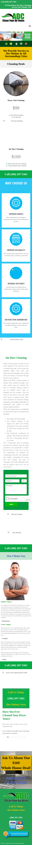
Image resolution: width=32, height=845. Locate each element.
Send (11, 504)
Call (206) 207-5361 (8, 2)
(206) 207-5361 (16, 698)
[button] (29, 26)
